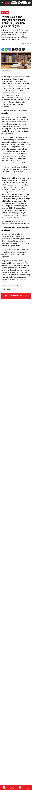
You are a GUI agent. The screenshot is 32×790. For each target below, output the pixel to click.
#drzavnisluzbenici (8, 286)
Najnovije (12, 788)
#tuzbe (18, 286)
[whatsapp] (6, 49)
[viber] (9, 49)
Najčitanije (20, 788)
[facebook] (2, 49)
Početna (4, 788)
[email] (16, 49)
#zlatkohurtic (6, 289)
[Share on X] (13, 49)
